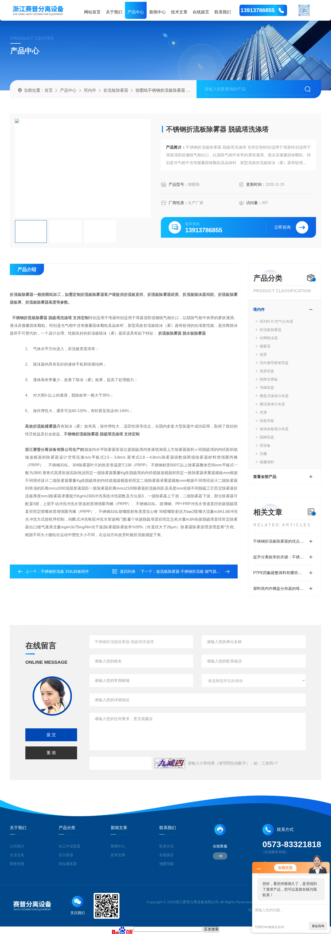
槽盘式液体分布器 (274, 396)
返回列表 (128, 571)
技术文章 (179, 12)
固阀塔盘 (267, 437)
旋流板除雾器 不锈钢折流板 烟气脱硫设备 (192, 571)
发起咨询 (318, 926)
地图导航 (166, 864)
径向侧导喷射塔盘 (274, 363)
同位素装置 (68, 864)
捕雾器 (265, 346)
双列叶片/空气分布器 (276, 321)
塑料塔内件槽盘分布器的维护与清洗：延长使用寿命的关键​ (284, 588)
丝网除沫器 (269, 338)
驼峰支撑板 (269, 379)
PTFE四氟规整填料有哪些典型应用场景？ (284, 572)
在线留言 (201, 12)
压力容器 (66, 855)
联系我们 (222, 12)
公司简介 (17, 846)
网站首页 (92, 12)
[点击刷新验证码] (169, 763)
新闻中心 (157, 12)
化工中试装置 (69, 846)
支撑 (263, 412)
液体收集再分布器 (274, 429)
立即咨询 (282, 227)
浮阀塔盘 (267, 387)
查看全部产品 (264, 476)
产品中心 (135, 12)
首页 (48, 90)
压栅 (263, 454)
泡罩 (263, 354)
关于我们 (114, 12)
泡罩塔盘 (267, 371)
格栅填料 (267, 462)
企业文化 (17, 855)
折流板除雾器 (115, 90)
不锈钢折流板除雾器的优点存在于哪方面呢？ (284, 541)
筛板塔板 (267, 421)
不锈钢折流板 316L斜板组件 (65, 571)
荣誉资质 (17, 864)
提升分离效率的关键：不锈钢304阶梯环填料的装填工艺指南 (284, 557)
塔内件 (90, 90)
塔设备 (265, 445)
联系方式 (166, 846)
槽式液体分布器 (272, 404)
